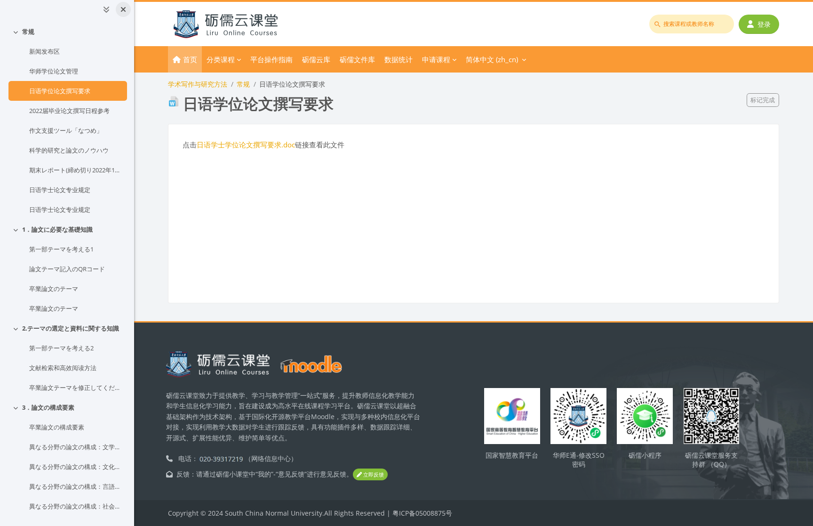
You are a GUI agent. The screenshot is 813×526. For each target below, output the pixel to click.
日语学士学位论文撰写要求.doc (246, 144)
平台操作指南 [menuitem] (271, 59)
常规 (28, 31)
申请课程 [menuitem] (436, 59)
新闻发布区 (44, 51)
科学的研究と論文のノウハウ (69, 150)
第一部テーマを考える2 (61, 348)
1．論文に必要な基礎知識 (57, 229)
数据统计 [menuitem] (398, 59)
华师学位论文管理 (53, 71)
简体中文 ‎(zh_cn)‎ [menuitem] (492, 59)
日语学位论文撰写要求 (59, 91)
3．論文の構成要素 (48, 407)
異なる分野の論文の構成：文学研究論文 (76, 447)
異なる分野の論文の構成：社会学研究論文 (76, 506)
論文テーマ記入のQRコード (67, 269)
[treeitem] (67, 120)
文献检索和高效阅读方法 (62, 368)
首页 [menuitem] (190, 59)
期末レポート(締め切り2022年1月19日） (76, 170)
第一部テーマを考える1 (61, 249)
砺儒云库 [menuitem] (316, 59)
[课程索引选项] (106, 9)
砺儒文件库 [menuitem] (357, 59)
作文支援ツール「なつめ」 (66, 130)
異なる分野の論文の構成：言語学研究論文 (76, 486)
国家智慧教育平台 (512, 455)
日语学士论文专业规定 (59, 190)
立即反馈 (373, 474)
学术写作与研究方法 (197, 84)
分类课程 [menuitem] (221, 59)
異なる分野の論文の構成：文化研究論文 (76, 466)
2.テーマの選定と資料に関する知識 (70, 328)
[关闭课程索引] (123, 9)
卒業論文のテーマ (53, 288)
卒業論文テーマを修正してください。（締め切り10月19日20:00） (76, 387)
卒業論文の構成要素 (56, 427)
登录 (764, 24)
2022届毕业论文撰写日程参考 (69, 110)
